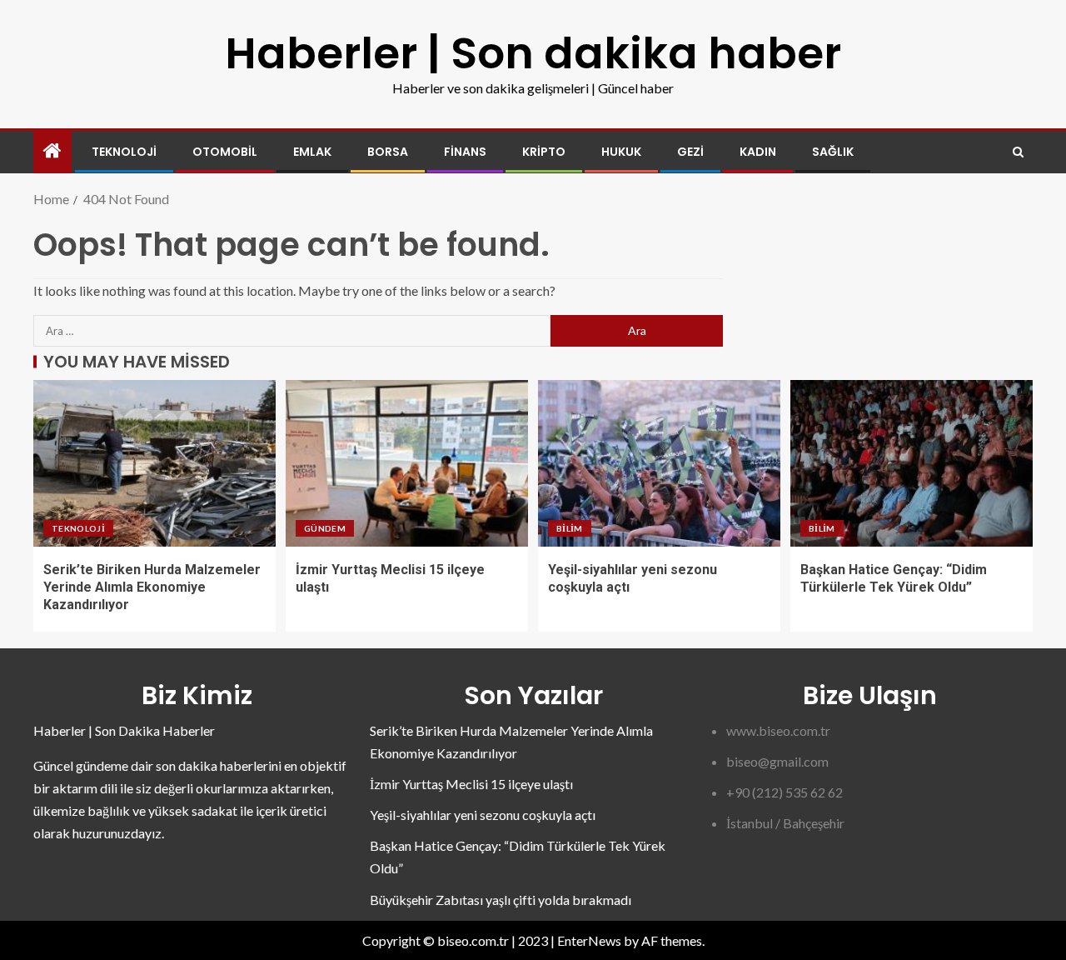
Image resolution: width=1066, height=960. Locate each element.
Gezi (690, 151)
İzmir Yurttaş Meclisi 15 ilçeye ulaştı (471, 784)
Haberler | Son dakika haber (533, 52)
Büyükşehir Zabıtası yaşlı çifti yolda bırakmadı (500, 900)
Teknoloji (124, 151)
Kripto (543, 151)
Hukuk (621, 151)
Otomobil (224, 151)
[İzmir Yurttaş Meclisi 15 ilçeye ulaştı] (407, 463)
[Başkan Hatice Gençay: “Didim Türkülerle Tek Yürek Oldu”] (911, 463)
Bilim (569, 528)
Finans (465, 151)
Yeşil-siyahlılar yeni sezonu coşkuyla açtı (482, 814)
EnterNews (589, 940)
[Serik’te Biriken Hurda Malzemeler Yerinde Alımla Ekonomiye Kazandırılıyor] (154, 463)
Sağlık (833, 151)
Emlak (312, 151)
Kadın (758, 151)
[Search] (1018, 152)
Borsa (387, 151)
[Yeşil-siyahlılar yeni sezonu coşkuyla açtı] (659, 463)
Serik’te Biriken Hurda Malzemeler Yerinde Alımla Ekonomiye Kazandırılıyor (152, 587)
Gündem (325, 528)
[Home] (52, 151)
